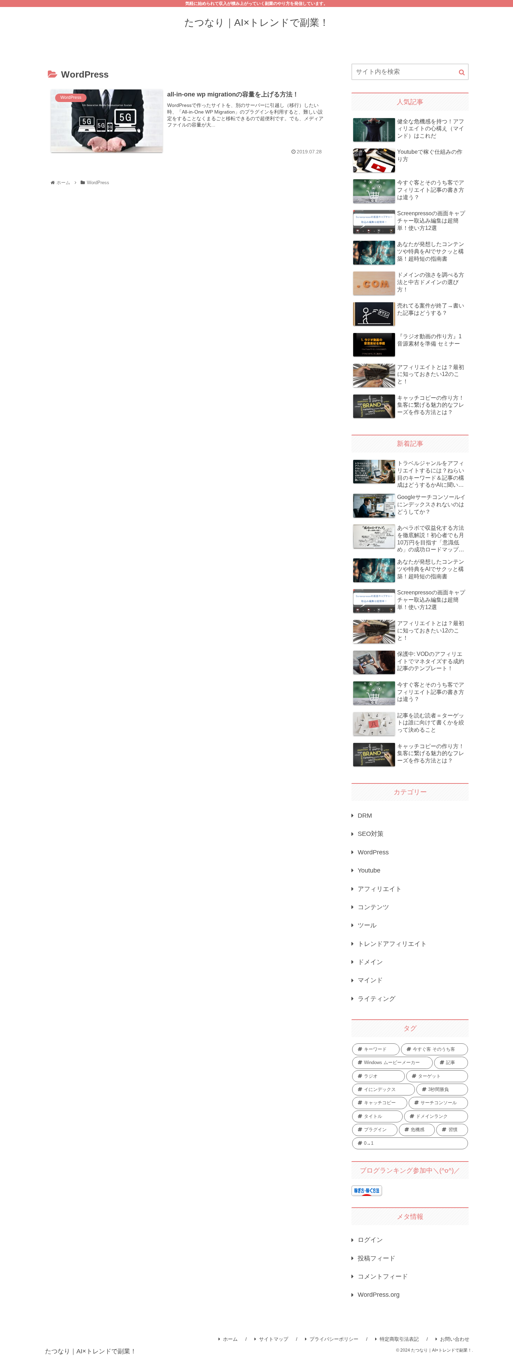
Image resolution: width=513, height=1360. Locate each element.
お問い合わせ (454, 1339)
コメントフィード (383, 1276)
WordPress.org (379, 1294)
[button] (462, 72)
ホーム (230, 1339)
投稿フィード (376, 1258)
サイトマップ (273, 1339)
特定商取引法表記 (399, 1339)
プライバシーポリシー (334, 1339)
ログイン (370, 1239)
